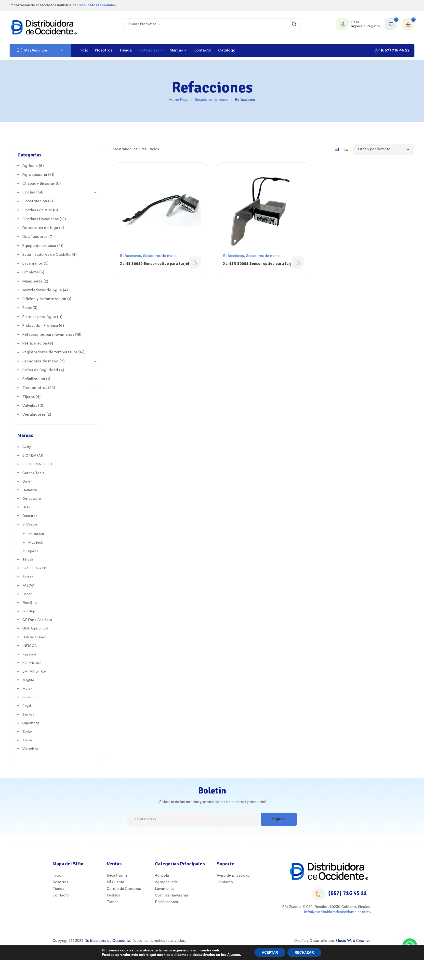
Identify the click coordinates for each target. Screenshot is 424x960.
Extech (27, 577)
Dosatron (29, 516)
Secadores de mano (211, 100)
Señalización (33, 379)
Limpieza (30, 272)
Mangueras (32, 281)
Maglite (28, 680)
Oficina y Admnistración (44, 299)
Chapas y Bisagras (38, 183)
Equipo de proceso (39, 246)
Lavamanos (32, 263)
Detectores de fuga (40, 228)
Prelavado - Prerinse (40, 326)
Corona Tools (33, 473)
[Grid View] (336, 149)
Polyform (29, 697)
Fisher (27, 594)
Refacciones (130, 256)
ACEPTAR (270, 952)
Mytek (27, 689)
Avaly (26, 447)
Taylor (27, 731)
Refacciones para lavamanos (48, 334)
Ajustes (233, 955)
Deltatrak (29, 490)
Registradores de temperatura (49, 352)
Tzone (27, 740)
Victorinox (30, 749)
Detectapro (31, 498)
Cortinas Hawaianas (40, 219)
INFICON (29, 646)
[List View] (346, 149)
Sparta (33, 551)
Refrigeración (34, 343)
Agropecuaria (34, 175)
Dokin (26, 507)
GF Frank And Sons (37, 620)
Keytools (29, 654)
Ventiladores (33, 414)
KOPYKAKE (31, 663)
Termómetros (34, 388)
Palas (27, 308)
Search (294, 24)
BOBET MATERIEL (37, 464)
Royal (26, 706)
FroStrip (28, 611)
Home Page (178, 100)
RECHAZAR (304, 952)
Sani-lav (28, 714)
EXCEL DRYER (34, 568)
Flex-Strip (30, 602)
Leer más (195, 262)
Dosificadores (34, 237)
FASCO (28, 585)
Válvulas (29, 406)
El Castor (29, 524)
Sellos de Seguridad (40, 370)
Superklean (30, 723)
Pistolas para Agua (39, 317)
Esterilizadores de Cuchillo (46, 254)
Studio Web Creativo (353, 941)
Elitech (27, 560)
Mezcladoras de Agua (42, 290)
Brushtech (36, 534)
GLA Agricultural (35, 628)
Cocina (28, 192)
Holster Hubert (34, 637)
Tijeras (28, 397)
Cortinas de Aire (37, 210)
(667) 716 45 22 (347, 893)
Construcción (34, 201)
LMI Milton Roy (34, 671)
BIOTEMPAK (32, 455)
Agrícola (30, 166)
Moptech (35, 542)
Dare (26, 481)
